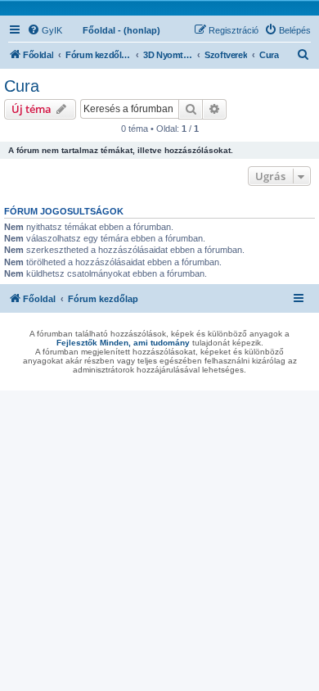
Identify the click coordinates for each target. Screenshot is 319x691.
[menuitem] (44, 30)
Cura (21, 86)
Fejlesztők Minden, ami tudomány (123, 342)
